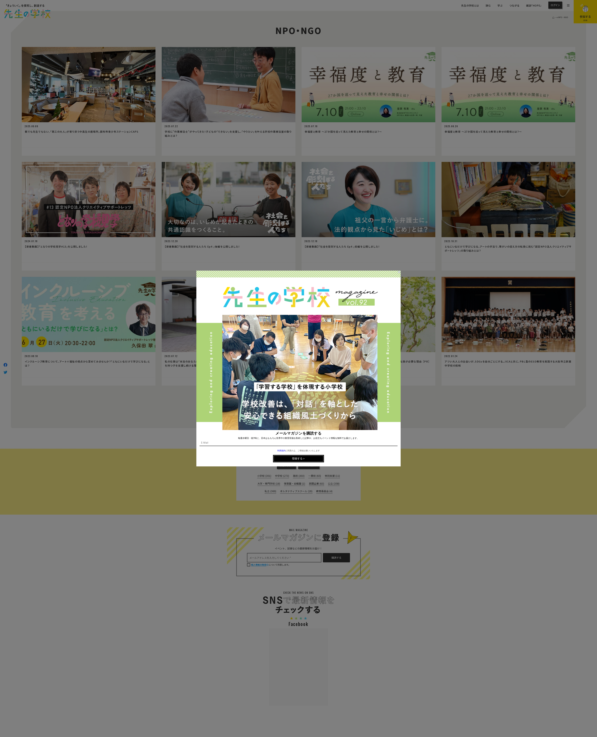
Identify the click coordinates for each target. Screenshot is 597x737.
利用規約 (281, 450)
